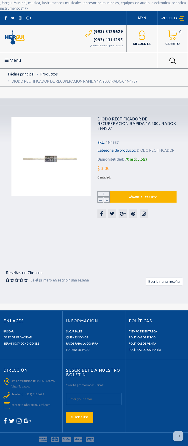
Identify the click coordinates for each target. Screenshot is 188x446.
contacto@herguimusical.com (30, 404)
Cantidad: (104, 177)
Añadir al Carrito (143, 197)
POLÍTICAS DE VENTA (142, 343)
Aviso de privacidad (17, 337)
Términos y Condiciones (21, 343)
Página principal (21, 74)
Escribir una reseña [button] (164, 281)
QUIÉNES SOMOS (77, 337)
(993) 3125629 (108, 31)
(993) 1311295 (108, 39)
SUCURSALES (74, 331)
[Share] (101, 213)
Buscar (8, 331)
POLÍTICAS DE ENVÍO (142, 337)
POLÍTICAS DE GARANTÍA (145, 349)
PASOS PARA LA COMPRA (82, 343)
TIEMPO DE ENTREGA (143, 331)
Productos (49, 74)
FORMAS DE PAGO (78, 349)
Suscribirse (80, 417)
